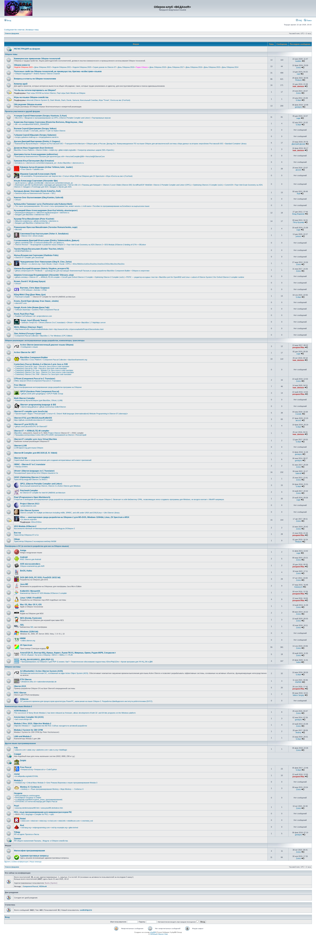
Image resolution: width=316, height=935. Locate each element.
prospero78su (298, 347)
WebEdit (148, 185)
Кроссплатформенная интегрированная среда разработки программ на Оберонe (48, 387)
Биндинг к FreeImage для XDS (35, 187)
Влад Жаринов (298, 214)
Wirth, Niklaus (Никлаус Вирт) (28, 327)
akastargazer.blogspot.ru (25, 213)
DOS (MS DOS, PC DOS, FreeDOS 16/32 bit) (40, 577)
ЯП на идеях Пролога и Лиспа (26, 834)
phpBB (153, 932)
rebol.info (62, 821)
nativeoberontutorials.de (46, 682)
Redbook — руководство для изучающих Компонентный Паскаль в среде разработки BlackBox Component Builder (82, 271)
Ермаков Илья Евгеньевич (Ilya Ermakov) (34, 161)
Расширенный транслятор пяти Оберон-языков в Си (36, 473)
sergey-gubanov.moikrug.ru (26, 137)
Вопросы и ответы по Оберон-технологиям (35, 79)
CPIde (44, 290)
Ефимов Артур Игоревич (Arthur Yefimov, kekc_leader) (46, 167)
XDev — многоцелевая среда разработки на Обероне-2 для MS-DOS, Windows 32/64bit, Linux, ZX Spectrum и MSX (74, 517)
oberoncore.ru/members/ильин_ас (59, 183)
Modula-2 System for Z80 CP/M (28, 730)
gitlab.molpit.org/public (67, 150)
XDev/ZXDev (36, 522)
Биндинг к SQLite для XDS (60, 187)
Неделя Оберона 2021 (61, 67)
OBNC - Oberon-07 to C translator (29, 464)
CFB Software (26, 290)
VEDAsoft (43, 886)
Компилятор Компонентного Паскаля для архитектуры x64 (39, 156)
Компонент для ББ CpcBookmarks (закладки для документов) (40, 185)
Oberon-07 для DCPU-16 (25, 424)
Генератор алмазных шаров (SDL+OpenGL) (96, 150)
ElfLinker (142, 245)
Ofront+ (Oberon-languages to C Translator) (34, 471)
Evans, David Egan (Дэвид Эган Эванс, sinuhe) (36, 301)
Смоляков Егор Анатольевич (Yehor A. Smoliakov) (44, 234)
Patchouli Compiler (22, 297)
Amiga (23, 550)
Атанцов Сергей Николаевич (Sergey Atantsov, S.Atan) (40, 116)
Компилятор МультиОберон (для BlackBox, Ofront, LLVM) (39, 400)
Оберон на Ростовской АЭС (51, 144)
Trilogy (17, 832)
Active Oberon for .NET (25, 352)
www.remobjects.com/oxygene (27, 796)
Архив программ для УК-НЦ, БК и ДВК (137, 662)
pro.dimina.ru (58, 243)
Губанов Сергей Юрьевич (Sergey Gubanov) (35, 135)
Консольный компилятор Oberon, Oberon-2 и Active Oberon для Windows (50, 486)
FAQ (300, 20)
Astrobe (37, 290)
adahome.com (42, 750)
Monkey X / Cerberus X (30, 787)
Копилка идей (20, 84)
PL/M (70, 655)
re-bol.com (52, 821)
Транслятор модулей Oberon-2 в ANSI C (31, 479)
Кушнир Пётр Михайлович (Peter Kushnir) (34, 219)
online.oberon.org (28, 641)
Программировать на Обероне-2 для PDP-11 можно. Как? (45, 662)
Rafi (298, 194)
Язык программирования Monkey (45, 789)
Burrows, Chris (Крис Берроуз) (34, 288)
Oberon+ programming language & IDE (38, 405)
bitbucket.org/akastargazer (47, 213)
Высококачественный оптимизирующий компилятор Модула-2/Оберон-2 (44, 528)
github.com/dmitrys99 (23, 243)
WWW (23, 638)
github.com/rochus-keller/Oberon (53, 407)
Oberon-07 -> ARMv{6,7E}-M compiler (31, 431)
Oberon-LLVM (20, 445)
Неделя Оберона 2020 (82, 67)
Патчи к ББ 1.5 (74, 185)
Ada (16, 748)
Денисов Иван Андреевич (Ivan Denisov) (33, 148)
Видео (30, 414)
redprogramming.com (41, 828)
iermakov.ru (20, 163)
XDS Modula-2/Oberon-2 (25, 526)
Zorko (298, 67)
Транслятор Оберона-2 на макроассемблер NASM (35, 541)
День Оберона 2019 (126, 67)
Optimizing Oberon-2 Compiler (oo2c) (208, 185)
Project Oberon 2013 (29, 504)
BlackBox (18, 433)
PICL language (27, 814)
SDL (22, 625)
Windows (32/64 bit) (29, 631)
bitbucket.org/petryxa (23, 221)
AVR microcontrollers (30, 564)
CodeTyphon (52, 769)
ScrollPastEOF (139, 185)
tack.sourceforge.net (23, 719)
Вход (8, 20)
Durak (68, 100)
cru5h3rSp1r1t (86, 910)
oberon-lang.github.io (29, 407)
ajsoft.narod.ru (21, 183)
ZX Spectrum (26, 645)
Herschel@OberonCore (95, 156)
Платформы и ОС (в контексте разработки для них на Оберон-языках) (37, 546)
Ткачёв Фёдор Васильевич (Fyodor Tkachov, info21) (39, 249)
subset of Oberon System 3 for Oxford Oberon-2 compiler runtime (217, 277)
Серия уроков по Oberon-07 (104, 67)
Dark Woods (55, 100)
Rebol (23, 818)
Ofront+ (18, 200)
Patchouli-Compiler (29, 490)
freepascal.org (27, 769)
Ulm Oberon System (29, 510)
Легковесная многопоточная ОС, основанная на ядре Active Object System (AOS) (54, 673)
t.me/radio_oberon (37, 131)
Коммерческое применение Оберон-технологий (37, 58)
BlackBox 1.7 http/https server (93, 322)
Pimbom (298, 80)
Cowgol (17, 754)
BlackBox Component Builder (34, 357)
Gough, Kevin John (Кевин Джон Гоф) (31, 307)
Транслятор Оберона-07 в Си (26, 535)
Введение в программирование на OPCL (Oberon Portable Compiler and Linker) (57, 118)
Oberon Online (42, 150)
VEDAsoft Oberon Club (159, 934)
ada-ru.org (53, 750)
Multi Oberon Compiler (24, 398)
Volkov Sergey (298, 695)
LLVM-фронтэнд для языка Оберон (28, 448)
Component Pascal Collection (27, 336)
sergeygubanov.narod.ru (48, 137)
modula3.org (20, 783)
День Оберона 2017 (176, 67)
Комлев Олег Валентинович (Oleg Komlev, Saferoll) (38, 197)
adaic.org (31, 750)
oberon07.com (21, 303)
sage (298, 118)
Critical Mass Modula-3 (36, 783)
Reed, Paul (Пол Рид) (24, 314)
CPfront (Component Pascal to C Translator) (34, 378)
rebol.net (34, 821)
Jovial (17, 774)
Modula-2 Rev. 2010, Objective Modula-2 (32, 723)
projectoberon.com (44, 316)
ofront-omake (38, 236)
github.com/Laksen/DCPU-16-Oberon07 (31, 426)
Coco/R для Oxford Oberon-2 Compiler (77, 277)
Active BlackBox (64, 163)
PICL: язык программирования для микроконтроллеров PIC (43, 812)
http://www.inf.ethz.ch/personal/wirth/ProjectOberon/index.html (78, 329)
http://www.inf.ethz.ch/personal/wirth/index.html (33, 329)
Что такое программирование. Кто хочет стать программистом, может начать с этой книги (53, 206)
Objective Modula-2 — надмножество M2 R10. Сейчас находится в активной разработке (50, 726)
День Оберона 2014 (230, 67)
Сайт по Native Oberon (56, 131)
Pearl (16, 806)
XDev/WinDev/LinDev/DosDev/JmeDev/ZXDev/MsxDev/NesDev (99, 264)
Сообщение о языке (29, 347)
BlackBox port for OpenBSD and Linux (174, 277)
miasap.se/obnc (21, 467)
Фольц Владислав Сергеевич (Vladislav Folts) (36, 255)
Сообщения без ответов (14, 30)
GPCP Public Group (55, 394)
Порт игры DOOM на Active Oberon (41, 93)
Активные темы (32, 30)
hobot (298, 662)
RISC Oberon (20, 693)
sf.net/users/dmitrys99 (43, 243)
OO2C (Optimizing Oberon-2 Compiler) (32, 477)
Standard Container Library (236, 144)
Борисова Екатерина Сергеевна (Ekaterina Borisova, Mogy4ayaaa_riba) (48, 122)
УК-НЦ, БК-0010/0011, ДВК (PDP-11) (37, 659)
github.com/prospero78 (24, 271)
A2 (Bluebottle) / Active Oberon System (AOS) (41, 671)
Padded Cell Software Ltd (25, 316)
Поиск (309, 20)
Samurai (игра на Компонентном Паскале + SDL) (35, 193)
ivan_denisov (298, 86)
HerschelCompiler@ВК (75, 156)
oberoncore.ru (78, 163)
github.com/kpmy (40, 221)
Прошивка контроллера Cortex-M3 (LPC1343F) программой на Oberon (44, 435)
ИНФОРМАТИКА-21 (23, 251)
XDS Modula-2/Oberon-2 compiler (53, 593)
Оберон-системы (12, 667)
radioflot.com (38, 169)
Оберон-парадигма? (23, 74)
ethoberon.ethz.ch (28, 682)
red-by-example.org (59, 828)
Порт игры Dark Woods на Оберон (71, 93)
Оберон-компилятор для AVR (32, 566)
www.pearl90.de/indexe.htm (52, 808)
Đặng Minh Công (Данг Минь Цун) (30, 294)
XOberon (24, 699)
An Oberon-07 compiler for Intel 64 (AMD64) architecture (42, 493)
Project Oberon (54, 433)
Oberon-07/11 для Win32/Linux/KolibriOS (33, 418)
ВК (16, 124)
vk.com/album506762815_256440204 (34, 124)
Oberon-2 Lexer (109, 185)
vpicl (52, 814)
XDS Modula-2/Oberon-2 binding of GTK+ (120, 245)
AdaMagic (63, 750)
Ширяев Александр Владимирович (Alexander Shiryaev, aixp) (44, 275)
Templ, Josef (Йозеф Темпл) (33, 320)
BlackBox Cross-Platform (24, 150)
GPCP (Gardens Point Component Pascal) (39, 391)
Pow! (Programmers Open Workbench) (32, 497)
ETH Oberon (25, 679)
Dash (63, 100)
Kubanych (298, 587)
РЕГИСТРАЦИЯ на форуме (27, 49)
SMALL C (63, 655)
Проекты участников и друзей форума (22, 111)
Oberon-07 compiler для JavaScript (29, 257)
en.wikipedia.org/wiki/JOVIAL (26, 776)
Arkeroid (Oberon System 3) (37, 100)
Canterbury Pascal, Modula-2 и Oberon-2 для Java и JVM (41, 364)
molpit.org (53, 150)
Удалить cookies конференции (16, 862)
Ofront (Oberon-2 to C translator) (52, 322)
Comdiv (298, 414)
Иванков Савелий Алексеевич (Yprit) (38, 174)
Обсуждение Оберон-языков (28, 104)
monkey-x (25, 789)
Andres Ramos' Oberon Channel (47, 74)
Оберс (17, 539)
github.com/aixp (21, 277)
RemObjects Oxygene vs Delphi (28, 798)
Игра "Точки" (104, 100)
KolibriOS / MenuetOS (30, 591)
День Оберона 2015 (212, 67)
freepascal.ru (39, 769)
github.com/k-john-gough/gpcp (33, 394)
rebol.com (25, 821)
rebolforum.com (73, 821)
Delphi (23, 760)
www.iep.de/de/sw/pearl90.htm (27, 808)
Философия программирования (29, 851)
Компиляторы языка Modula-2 (18, 706)
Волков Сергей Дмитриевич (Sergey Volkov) (35, 128)
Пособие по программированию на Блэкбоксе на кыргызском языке (121, 206)
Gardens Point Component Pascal (45, 310)
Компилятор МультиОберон (26, 144)
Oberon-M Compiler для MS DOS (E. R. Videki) (35, 453)
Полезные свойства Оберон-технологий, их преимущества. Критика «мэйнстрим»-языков (58, 71)
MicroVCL (19, 118)
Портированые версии (101, 118)
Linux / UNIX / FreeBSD (30, 598)
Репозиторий (39, 414)
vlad (298, 74)
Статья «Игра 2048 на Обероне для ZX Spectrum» (84, 176)
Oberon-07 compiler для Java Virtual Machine (35, 439)
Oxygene (18, 793)
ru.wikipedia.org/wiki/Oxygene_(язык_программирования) (38, 799)
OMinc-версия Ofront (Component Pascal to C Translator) (37, 381)
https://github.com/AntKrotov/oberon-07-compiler (33, 420)
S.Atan (298, 100)
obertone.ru (64, 213)
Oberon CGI (26, 236)
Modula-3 (18, 780)
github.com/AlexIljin (35, 183)
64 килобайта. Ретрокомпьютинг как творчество (41, 176)
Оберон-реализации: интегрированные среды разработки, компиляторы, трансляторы (44, 340)
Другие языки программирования (20, 743)
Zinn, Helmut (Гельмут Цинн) (27, 333)
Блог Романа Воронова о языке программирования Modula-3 (72, 783)
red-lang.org (26, 828)
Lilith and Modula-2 (22, 736)
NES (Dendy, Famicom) (31, 618)
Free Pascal (25, 767)
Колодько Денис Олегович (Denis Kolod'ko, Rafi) (37, 191)
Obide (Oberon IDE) (124, 185)
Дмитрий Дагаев (298, 144)
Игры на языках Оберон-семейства (31, 97)
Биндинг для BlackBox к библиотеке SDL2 (32, 215)
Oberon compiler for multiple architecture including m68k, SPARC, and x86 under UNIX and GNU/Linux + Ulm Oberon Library (70, 513)
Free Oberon (26, 169)
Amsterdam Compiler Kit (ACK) (29, 717)
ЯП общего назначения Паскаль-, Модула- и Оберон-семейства (41, 841)
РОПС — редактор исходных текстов (142, 277)
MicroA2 (18, 229)
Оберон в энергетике (140, 271)
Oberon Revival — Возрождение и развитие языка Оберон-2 (40, 245)
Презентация (20, 414)
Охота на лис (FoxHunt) (120, 100)
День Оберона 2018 (157, 67)
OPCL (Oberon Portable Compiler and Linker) (41, 484)
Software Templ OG (29, 322)
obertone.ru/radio (22, 131)
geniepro (298, 107)
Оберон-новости (22, 65)
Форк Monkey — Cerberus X (71, 789)
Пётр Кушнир (298, 222)
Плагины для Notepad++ (92, 185)
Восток (17, 533)
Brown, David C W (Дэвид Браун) (29, 281)
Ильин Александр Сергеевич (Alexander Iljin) (36, 181)
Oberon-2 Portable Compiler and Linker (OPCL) (172, 185)
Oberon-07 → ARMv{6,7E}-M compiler (44, 277)
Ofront (77, 322)
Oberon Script (20, 458)
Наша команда (35, 862)
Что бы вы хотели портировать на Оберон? (35, 90)
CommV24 (229, 185)
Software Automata (22, 310)
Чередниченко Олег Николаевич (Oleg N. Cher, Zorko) (46, 262)
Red (22, 825)
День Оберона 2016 (194, 67)
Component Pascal (30, 886)
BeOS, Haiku (26, 571)
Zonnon (17, 838)
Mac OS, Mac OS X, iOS (31, 604)
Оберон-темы (11, 54)
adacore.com (20, 750)
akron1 (298, 170)
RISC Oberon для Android (30, 559)
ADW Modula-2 (21, 711)
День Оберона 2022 (42, 67)
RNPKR (298, 682)
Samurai (75, 100)
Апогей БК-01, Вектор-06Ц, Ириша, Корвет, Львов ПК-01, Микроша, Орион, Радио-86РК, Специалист (68, 653)
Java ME (24, 584)
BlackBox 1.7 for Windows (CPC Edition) (56, 336)
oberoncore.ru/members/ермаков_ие (41, 163)
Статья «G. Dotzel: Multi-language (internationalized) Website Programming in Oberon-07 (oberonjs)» (87, 414)
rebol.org (42, 821)
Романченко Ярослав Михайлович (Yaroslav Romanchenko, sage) (45, 227)
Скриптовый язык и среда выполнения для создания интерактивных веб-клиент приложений (52, 460)
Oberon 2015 (20, 686)
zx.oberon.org (34, 264)
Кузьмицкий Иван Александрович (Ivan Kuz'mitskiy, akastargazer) (46, 210)
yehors (298, 236)
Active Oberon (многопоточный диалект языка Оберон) (46, 345)
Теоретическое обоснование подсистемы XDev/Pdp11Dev (95, 662)
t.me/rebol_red (87, 821)
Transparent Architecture (75, 144)
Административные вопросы (34, 856)
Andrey (298, 732)
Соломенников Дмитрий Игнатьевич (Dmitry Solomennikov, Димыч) (46, 240)
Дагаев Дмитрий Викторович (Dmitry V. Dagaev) (37, 141)
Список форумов (12, 33)
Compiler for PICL (41, 814)
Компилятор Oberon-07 (29, 593)
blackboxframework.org (77, 360)
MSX (22, 611)
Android (23, 557)
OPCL (68, 264)
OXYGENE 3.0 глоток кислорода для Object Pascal (36, 801)
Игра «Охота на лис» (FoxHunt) (119, 176)
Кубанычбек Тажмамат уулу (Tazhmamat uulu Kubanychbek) (43, 204)
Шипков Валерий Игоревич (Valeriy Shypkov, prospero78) (41, 268)
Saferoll (298, 473)
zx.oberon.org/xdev (29, 519)
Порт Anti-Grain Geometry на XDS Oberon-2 (85, 245)
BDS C (55, 655)
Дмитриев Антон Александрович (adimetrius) (36, 154)
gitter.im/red (73, 828)
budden (298, 61)
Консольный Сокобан (89, 100)
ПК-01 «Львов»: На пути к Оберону (36, 655)
